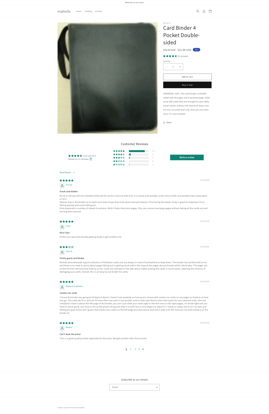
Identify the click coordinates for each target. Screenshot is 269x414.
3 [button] (135, 349)
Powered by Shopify (77, 408)
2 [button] (130, 349)
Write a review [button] (187, 157)
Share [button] (169, 122)
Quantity (166, 61)
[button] (198, 11)
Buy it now (187, 85)
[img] (67, 180)
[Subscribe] (156, 387)
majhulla (66, 408)
